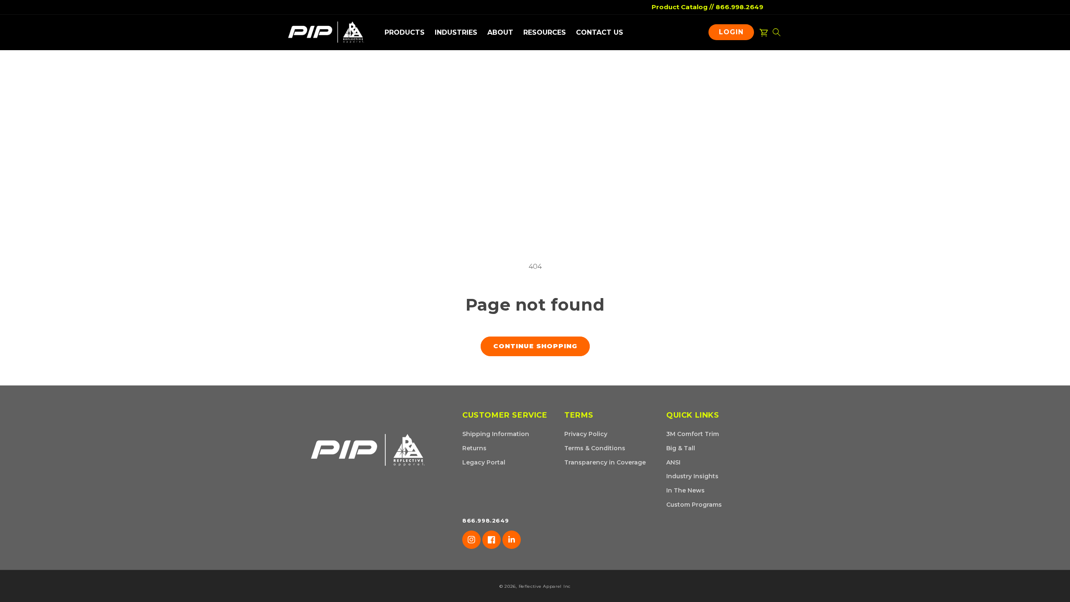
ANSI (673, 462)
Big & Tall (680, 448)
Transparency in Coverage (605, 462)
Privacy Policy (585, 434)
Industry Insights (692, 476)
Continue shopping (535, 346)
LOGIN (733, 34)
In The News (685, 490)
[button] (405, 32)
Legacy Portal (483, 462)
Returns (474, 448)
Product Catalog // (683, 7)
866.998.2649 (739, 7)
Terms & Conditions (594, 448)
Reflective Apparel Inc (545, 586)
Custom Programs (694, 504)
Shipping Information (495, 434)
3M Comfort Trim (692, 434)
